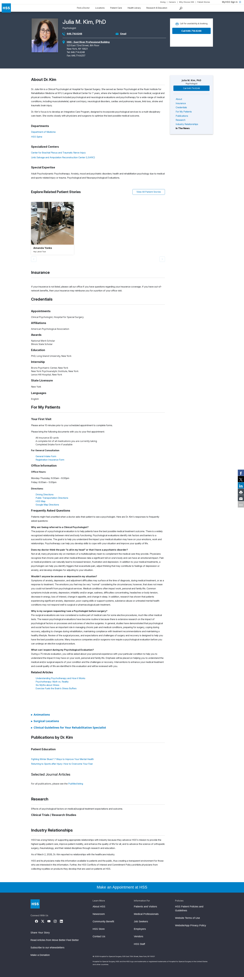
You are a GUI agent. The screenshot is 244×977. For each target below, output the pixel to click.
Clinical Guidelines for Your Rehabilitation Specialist (68, 727)
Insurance (181, 103)
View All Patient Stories (149, 191)
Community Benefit (103, 921)
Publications (182, 115)
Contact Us (99, 936)
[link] (241, 473)
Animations (40, 714)
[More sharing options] (241, 504)
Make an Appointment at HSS (122, 887)
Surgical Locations (45, 721)
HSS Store (99, 929)
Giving (162, 2)
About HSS (99, 906)
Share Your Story (40, 932)
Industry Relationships (187, 124)
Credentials (181, 107)
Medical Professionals (146, 914)
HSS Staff (139, 944)
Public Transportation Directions (52, 497)
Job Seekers (141, 921)
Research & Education (156, 8)
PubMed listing (75, 783)
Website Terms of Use (187, 918)
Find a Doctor (83, 8)
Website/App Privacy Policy (190, 925)
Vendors (138, 936)
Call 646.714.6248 (191, 30)
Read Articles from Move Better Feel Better (54, 940)
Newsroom (99, 914)
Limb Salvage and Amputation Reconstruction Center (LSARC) (63, 157)
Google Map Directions (47, 504)
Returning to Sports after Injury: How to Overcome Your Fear (62, 763)
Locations (100, 8)
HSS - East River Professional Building (88, 42)
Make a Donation (40, 955)
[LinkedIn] (63, 921)
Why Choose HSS (186, 2)
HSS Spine (36, 136)
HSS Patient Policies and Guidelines (189, 908)
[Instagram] (57, 921)
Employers (140, 929)
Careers (172, 2)
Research (180, 120)
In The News (183, 128)
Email (123, 33)
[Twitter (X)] (44, 921)
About (179, 99)
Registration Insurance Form (50, 459)
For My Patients (184, 111)
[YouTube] (50, 921)
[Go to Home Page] (35, 904)
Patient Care (116, 8)
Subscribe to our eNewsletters (47, 947)
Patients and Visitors (145, 906)
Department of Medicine (43, 131)
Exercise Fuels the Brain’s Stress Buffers (56, 688)
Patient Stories (203, 2)
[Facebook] (38, 921)
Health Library (134, 8)
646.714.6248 (74, 33)
